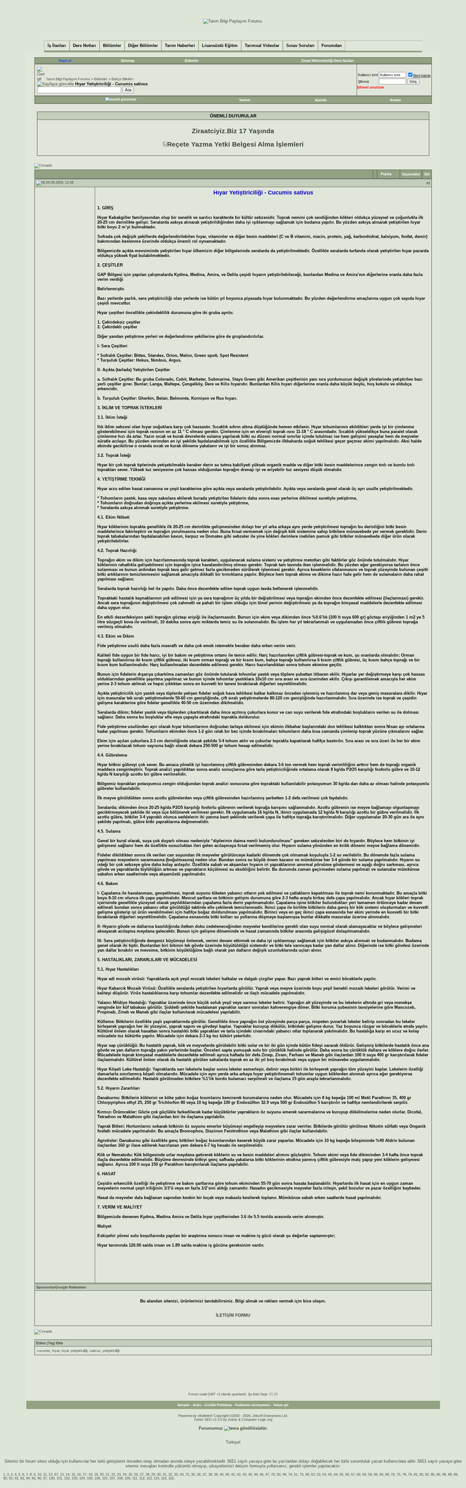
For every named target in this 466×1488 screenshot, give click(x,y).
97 (45, 1478)
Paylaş (386, 174)
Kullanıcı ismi (368, 75)
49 (307, 1474)
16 (79, 1474)
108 (120, 1478)
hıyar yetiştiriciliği (74, 1351)
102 (67, 1478)
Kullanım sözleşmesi (252, 1405)
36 (199, 1474)
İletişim (184, 1405)
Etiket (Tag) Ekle (49, 1343)
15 (73, 1474)
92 (16, 1478)
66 (376, 1474)
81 (415, 1474)
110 (104, 1478)
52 (313, 1474)
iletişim (241, 1466)
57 (353, 1474)
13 (62, 1474)
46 (261, 1474)
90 (5, 1478)
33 (176, 1474)
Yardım (244, 100)
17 (85, 1474)
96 (39, 1478)
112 (142, 1478)
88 (450, 1474)
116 (171, 1478)
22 (113, 1474)
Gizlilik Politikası (218, 1405)
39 (216, 1474)
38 (210, 1474)
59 (370, 1474)
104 (82, 1478)
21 (107, 1474)
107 (112, 1478)
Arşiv (197, 1405)
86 (438, 1474)
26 (136, 1474)
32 (170, 1474)
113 (149, 1478)
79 (410, 1474)
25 (130, 1474)
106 (97, 1478)
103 (74, 1478)
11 (45, 1474)
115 (163, 1478)
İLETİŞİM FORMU (233, 1315)
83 (421, 1474)
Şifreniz (363, 81)
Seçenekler (411, 174)
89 (455, 1474)
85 (433, 1474)
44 (256, 1474)
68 (387, 1474)
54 (324, 1474)
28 (147, 1474)
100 (52, 1478)
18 (90, 1474)
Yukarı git (280, 1405)
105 (90, 1478)
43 (244, 1474)
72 (187, 1474)
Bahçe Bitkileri (122, 79)
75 (398, 1474)
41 (233, 1474)
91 (11, 1478)
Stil (427, 174)
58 (364, 1474)
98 (444, 1474)
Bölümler (100, 79)
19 (96, 1474)
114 (156, 1478)
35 (193, 1474)
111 (134, 1478)
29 (153, 1474)
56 (347, 1474)
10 (39, 1474)
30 (159, 1474)
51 (296, 1474)
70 (273, 1474)
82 (427, 1474)
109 (127, 1478)
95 (34, 1478)
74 (290, 1474)
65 (330, 1474)
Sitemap (127, 60)
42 (239, 1474)
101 (59, 1478)
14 (67, 1474)
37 (204, 1474)
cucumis (43, 1351)
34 (182, 1474)
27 (142, 1474)
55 (341, 1474)
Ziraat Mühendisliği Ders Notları (327, 60)
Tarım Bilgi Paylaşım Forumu (68, 79)
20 (102, 1474)
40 (221, 1474)
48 (284, 1474)
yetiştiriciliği (111, 1351)
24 (124, 1474)
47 (267, 1474)
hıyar (56, 1351)
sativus (94, 1351)
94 (28, 1478)
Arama (395, 100)
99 (227, 1474)
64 (336, 1474)
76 (393, 1474)
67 (56, 1474)
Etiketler (191, 60)
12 (50, 1474)
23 (119, 1474)
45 (250, 1474)
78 (404, 1474)
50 (279, 1474)
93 (22, 1478)
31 (164, 1474)
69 (381, 1474)
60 (358, 1474)
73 (301, 1474)
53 (318, 1474)
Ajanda (321, 100)
